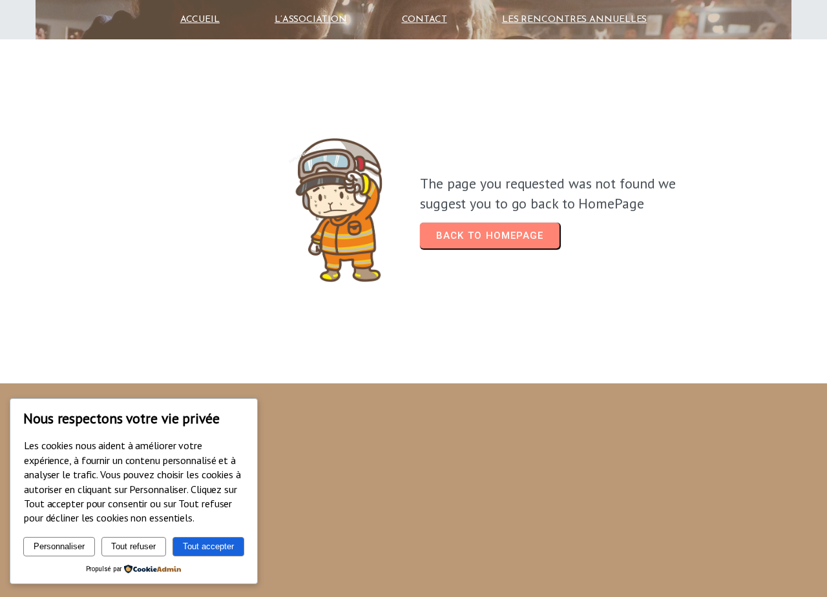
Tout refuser (133, 546)
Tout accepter (208, 546)
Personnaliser (59, 546)
